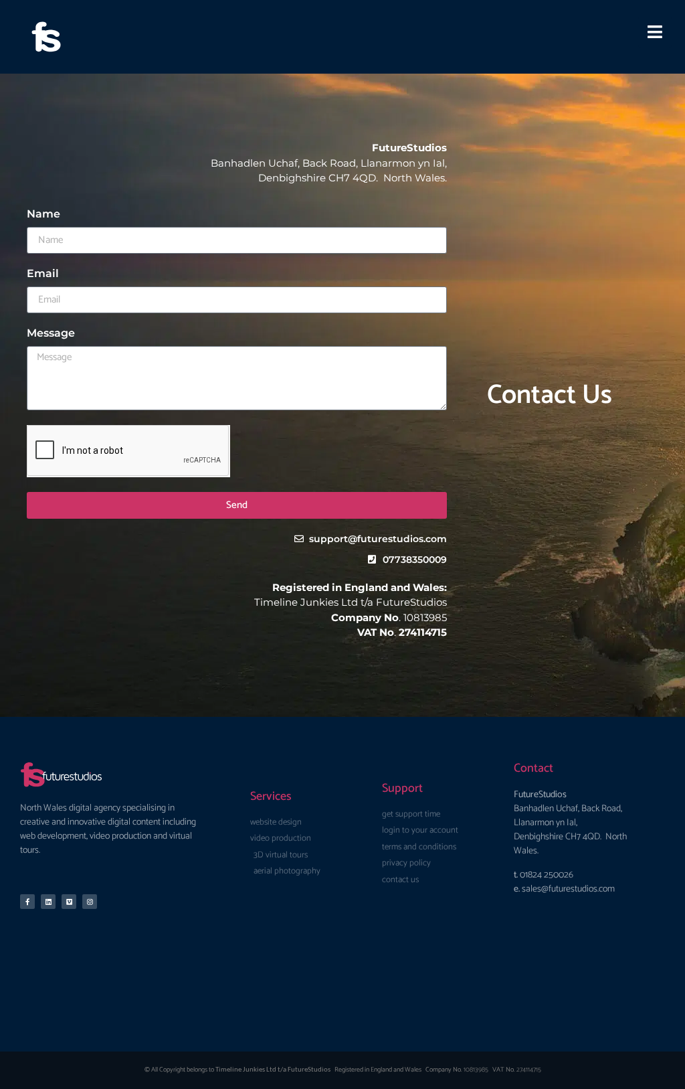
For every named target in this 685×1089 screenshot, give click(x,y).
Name (43, 214)
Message (51, 333)
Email (43, 274)
